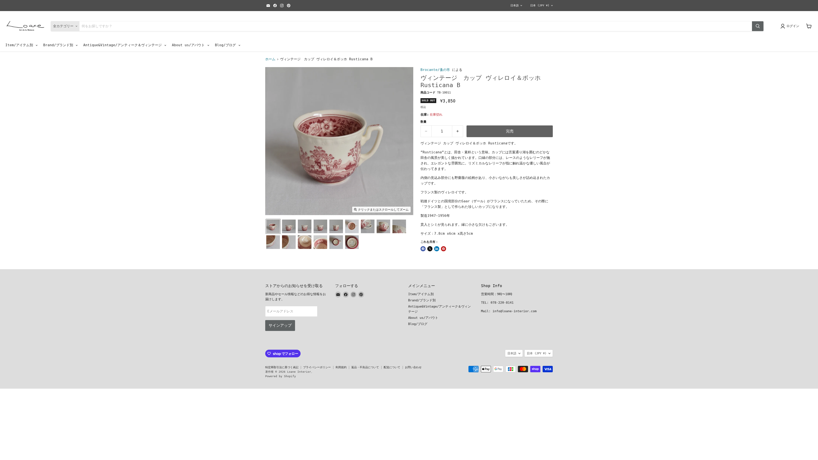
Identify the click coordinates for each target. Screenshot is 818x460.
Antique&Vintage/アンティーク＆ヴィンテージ (123, 45)
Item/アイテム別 (20, 45)
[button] (273, 226)
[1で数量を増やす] (457, 131)
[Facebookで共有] (423, 248)
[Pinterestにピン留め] (443, 248)
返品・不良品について (365, 367)
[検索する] (757, 26)
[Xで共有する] (429, 248)
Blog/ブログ (226, 45)
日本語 (514, 5)
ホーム (270, 59)
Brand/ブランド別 (59, 45)
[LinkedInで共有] (436, 248)
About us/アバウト (189, 45)
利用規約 (341, 367)
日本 (539, 5)
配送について (392, 367)
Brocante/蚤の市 (435, 70)
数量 (423, 121)
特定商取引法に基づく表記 (281, 367)
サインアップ (280, 325)
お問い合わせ (413, 367)
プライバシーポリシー (317, 367)
